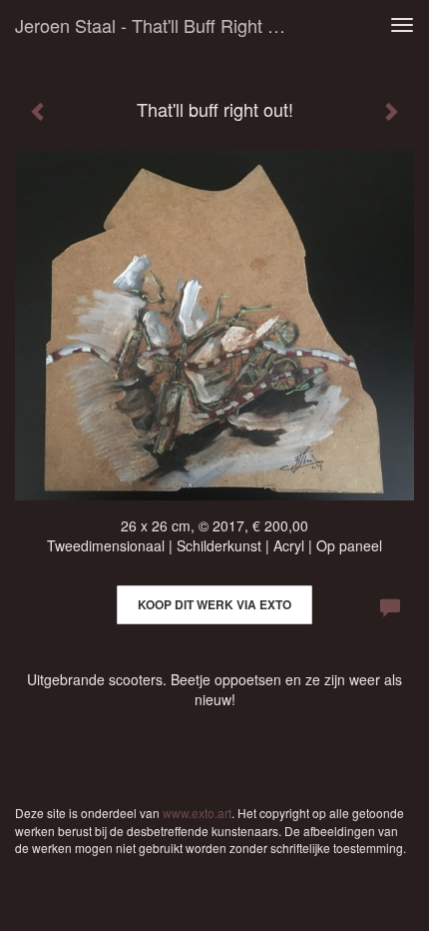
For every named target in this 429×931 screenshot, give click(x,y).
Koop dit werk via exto (214, 604)
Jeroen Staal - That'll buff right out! (158, 25)
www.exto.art (197, 812)
